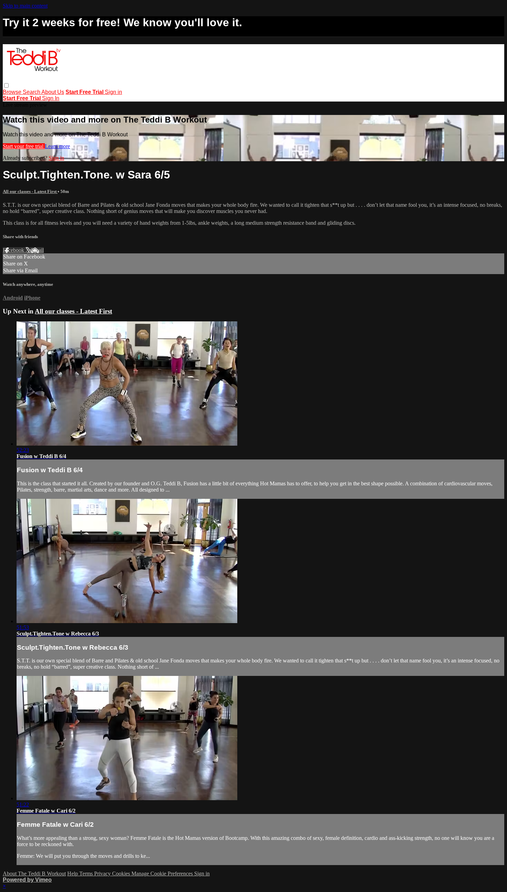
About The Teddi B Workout (34, 873)
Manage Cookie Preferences (162, 873)
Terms (86, 873)
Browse (13, 92)
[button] (6, 85)
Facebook (14, 250)
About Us (52, 92)
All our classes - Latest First (30, 191)
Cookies (121, 873)
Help (73, 873)
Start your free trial (24, 146)
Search (32, 92)
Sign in (113, 92)
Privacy (103, 873)
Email (37, 250)
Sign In (50, 98)
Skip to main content (25, 6)
